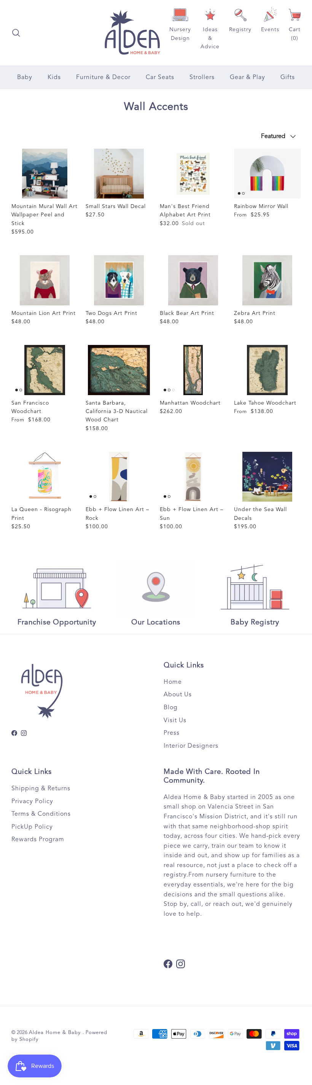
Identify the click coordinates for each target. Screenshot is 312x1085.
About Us (178, 694)
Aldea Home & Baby (56, 1032)
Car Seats (160, 77)
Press (172, 733)
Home (173, 682)
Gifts (287, 77)
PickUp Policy (32, 827)
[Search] (16, 32)
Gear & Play (247, 77)
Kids (54, 77)
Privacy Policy (32, 801)
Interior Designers (191, 746)
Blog (171, 707)
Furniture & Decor (103, 77)
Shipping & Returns (40, 788)
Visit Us (175, 720)
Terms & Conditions (41, 814)
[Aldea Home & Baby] (132, 33)
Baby (24, 77)
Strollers (202, 77)
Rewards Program (37, 839)
